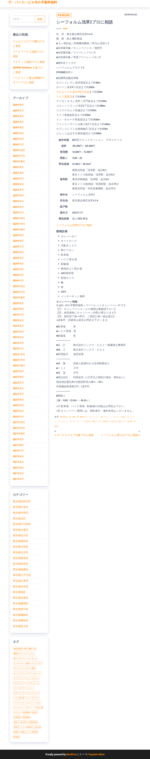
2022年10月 (19, 365)
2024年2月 (18, 275)
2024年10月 (19, 229)
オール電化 (30, 668)
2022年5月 (18, 394)
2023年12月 (19, 286)
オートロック (63, 421)
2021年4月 (18, 467)
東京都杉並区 (20, 563)
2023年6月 (18, 320)
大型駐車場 (32, 722)
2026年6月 (18, 116)
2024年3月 (18, 269)
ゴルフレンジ (19, 683)
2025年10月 (19, 161)
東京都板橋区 (20, 569)
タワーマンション (26, 688)
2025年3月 (18, 201)
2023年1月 (18, 348)
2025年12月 (19, 150)
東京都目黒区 (20, 597)
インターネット (31, 658)
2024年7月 (18, 246)
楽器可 (16, 732)
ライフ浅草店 (64, 96)
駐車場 (130, 421)
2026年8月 (18, 104)
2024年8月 (18, 240)
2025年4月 (18, 195)
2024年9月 (18, 235)
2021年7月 (18, 450)
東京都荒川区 (20, 609)
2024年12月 (19, 218)
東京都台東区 (64, 15)
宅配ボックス (97, 421)
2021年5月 (18, 462)
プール (16, 707)
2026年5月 (18, 121)
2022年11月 (19, 360)
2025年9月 (18, 167)
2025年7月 (18, 178)
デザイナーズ (74, 421)
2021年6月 (18, 456)
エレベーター (37, 663)
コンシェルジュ (32, 678)
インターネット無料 (117, 417)
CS (77, 417)
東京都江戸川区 (22, 575)
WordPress (71, 754)
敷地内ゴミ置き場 (109, 421)
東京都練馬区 (20, 603)
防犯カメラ (122, 421)
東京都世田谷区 (22, 501)
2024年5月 (18, 257)
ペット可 (24, 707)
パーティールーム (21, 702)
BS (70, 417)
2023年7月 (18, 314)
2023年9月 (18, 303)
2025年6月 (18, 184)
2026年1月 (18, 144)
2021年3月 (18, 473)
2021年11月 (19, 428)
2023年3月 (18, 337)
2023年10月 (19, 297)
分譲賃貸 (17, 717)
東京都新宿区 (20, 558)
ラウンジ (17, 712)
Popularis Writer (97, 754)
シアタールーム (32, 683)
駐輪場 (16, 737)
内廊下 (35, 712)
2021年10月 (19, 433)
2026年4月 (18, 127)
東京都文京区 (20, 552)
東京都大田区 (20, 546)
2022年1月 (18, 416)
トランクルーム (32, 693)
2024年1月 (18, 280)
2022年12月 (19, 354)
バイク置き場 (85, 421)
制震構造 (26, 717)
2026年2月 (18, 138)
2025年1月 (18, 212)
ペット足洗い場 (36, 707)
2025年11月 (19, 155)
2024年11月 (19, 223)
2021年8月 (18, 445)
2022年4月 (18, 399)
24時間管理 (64, 417)
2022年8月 (18, 377)
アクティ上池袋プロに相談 (29, 61)
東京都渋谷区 (20, 586)
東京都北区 (19, 518)
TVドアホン (105, 417)
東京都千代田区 (22, 524)
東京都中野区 (20, 512)
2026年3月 (18, 133)
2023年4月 (18, 331)
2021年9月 (18, 439)
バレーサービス (32, 697)
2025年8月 (18, 172)
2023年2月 (18, 343)
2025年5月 (18, 189)
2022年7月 (18, 382)
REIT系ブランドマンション (89, 417)
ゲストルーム (19, 678)
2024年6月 (18, 252)
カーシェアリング (21, 673)
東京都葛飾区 (20, 614)
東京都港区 (19, 592)
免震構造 (26, 712)
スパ (15, 688)
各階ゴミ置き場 (20, 722)
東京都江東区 (20, 580)
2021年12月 (19, 422)
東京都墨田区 (20, 541)
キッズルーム (35, 673)
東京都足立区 (20, 626)
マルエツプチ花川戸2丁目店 (72, 91)
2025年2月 (18, 207)
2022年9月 (18, 371)
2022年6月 (18, 388)
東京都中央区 (20, 507)
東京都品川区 (20, 535)
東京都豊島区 (20, 620)
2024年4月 (18, 263)
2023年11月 (19, 292)
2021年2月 (18, 479)
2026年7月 (18, 110)
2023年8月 (18, 308)
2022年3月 (18, 405)
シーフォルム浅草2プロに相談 (74, 225)
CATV (73, 417)
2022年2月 (18, 411)
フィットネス (35, 702)
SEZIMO (65, 28)
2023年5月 (18, 326)
